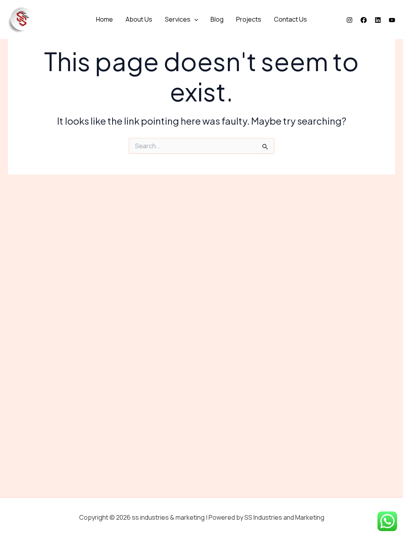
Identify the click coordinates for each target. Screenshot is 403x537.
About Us (139, 19)
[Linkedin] (378, 20)
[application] (194, 19)
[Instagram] (349, 20)
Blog (217, 19)
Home (104, 19)
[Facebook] (363, 20)
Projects (248, 19)
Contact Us (290, 19)
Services (177, 19)
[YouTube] (392, 20)
